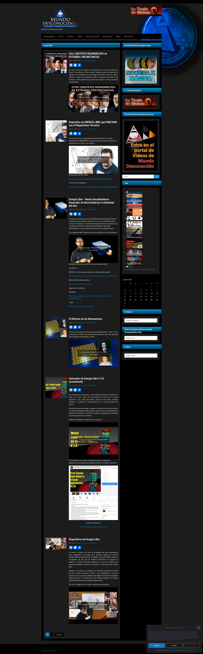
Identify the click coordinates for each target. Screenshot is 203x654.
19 (135, 296)
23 (157, 296)
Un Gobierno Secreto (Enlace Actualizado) (140, 269)
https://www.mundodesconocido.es (80, 284)
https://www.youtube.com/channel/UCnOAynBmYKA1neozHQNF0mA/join (93, 276)
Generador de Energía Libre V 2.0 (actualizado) (86, 380)
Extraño (60, 36)
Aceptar (156, 645)
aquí (78, 268)
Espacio (79, 36)
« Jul (123, 306)
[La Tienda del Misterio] (146, 11)
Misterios (70, 36)
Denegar (174, 645)
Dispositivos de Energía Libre (84, 539)
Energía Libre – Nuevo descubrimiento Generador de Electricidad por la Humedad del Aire (91, 202)
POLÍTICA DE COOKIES (161, 650)
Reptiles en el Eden (92, 36)
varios (118, 36)
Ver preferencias (191, 645)
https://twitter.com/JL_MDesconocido (81, 306)
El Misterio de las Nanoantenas (85, 319)
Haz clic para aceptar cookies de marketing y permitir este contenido (93, 98)
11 (130, 293)
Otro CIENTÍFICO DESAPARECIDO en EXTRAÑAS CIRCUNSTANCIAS (88, 55)
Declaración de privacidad (177, 650)
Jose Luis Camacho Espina (88, 60)
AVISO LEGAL (190, 650)
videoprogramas (49, 36)
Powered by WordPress (48, 651)
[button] (199, 628)
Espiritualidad (107, 36)
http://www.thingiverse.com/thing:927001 (93, 527)
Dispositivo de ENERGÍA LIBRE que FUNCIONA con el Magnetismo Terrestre (93, 123)
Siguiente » (59, 635)
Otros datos (128, 36)
